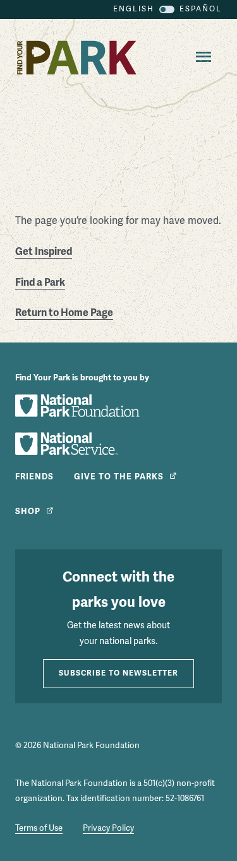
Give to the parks (119, 477)
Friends (34, 477)
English (133, 9)
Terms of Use (39, 828)
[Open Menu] (201, 57)
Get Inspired (43, 251)
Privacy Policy (108, 828)
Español (200, 9)
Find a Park (40, 282)
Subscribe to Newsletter (118, 673)
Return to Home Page (64, 313)
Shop (27, 512)
